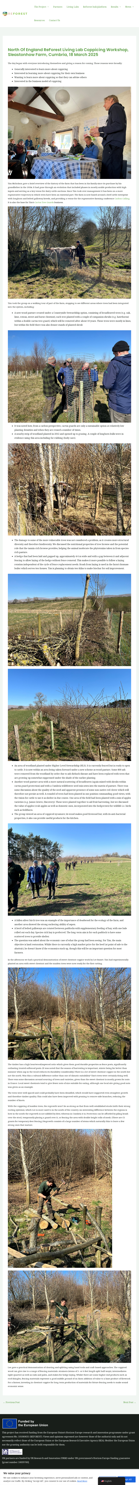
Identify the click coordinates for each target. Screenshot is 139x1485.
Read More (82, 1481)
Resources (39, 20)
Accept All (126, 1479)
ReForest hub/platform (95, 6)
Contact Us (54, 20)
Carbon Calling (122, 198)
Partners (57, 6)
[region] (69, 1477)
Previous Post (11, 1402)
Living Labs (73, 6)
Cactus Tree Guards (44, 202)
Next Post (129, 1402)
